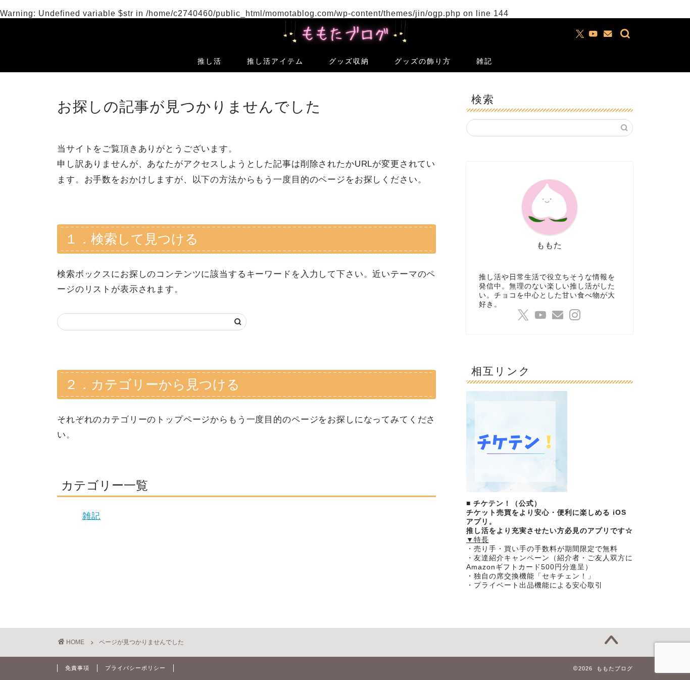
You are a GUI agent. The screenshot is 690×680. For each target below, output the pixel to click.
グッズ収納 (349, 61)
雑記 (484, 61)
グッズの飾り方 (423, 61)
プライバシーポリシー (135, 668)
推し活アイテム (275, 61)
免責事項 (77, 668)
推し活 (210, 61)
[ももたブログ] (345, 43)
